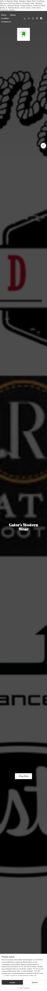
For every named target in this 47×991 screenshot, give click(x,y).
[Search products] (43, 145)
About (13, 15)
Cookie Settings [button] (23, 988)
